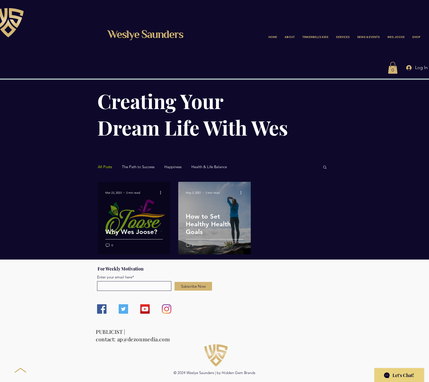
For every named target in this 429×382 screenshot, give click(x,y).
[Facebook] (102, 309)
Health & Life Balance (209, 167)
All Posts (105, 167)
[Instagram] (166, 309)
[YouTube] (145, 309)
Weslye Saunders (145, 35)
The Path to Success (138, 167)
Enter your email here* (115, 277)
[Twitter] (123, 309)
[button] (393, 68)
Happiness (172, 167)
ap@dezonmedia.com (143, 339)
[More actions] (162, 193)
